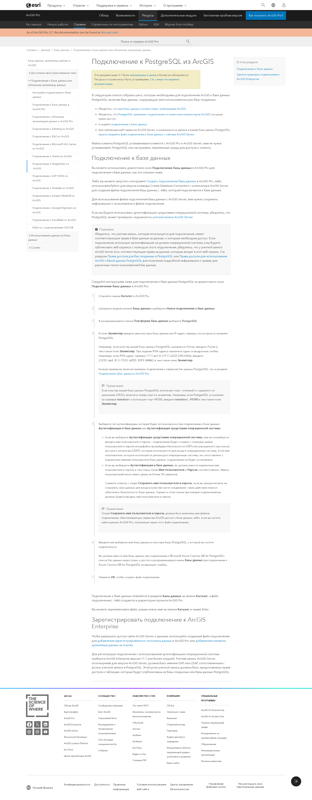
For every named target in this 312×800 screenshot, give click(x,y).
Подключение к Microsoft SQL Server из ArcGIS (54, 146)
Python (143, 24)
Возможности (125, 15)
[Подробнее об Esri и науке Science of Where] (37, 706)
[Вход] (284, 5)
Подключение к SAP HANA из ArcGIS (50, 178)
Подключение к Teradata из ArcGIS (53, 188)
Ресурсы (148, 15)
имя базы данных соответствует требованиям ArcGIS (152, 108)
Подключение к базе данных (255, 69)
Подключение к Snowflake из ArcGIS (54, 220)
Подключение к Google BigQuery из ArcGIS (54, 210)
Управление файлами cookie (216, 785)
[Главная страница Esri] (33, 5)
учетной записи (172, 217)
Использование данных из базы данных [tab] (49, 238)
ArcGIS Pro (33, 15)
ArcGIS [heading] (68, 696)
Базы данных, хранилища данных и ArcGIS (49, 63)
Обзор (104, 15)
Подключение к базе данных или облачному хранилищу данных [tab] (50, 83)
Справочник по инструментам (112, 24)
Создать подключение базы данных (171, 181)
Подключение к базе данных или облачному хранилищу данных (112, 50)
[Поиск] (263, 5)
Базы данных (62, 50)
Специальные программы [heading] (209, 698)
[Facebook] (29, 724)
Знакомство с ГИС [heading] (144, 696)
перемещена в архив (143, 75)
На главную (34, 24)
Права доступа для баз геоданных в (140, 256)
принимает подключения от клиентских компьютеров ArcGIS (164, 114)
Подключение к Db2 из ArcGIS (50, 136)
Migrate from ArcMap (179, 24)
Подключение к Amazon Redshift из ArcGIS (53, 198)
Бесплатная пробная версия (223, 15)
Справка (80, 24)
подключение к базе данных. (129, 124)
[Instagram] (37, 732)
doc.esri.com (109, 32)
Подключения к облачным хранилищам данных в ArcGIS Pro (52, 119)
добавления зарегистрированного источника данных (135, 640)
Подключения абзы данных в (124, 373)
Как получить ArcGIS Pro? (266, 15)
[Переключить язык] (273, 5)
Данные (45, 50)
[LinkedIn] (45, 724)
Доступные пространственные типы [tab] (53, 73)
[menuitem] (78, 706)
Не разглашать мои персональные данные (250, 785)
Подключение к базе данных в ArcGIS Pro (50, 107)
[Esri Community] (29, 732)
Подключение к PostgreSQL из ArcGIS (50, 166)
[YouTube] (45, 732)
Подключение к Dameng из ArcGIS (53, 128)
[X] (37, 724)
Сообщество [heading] (106, 696)
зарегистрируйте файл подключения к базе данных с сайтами (146, 134)
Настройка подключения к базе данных (51, 95)
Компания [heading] (173, 696)
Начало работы (57, 24)
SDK (156, 24)
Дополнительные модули (178, 15)
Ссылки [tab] (35, 247)
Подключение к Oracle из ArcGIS (52, 156)
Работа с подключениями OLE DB (52, 227)
